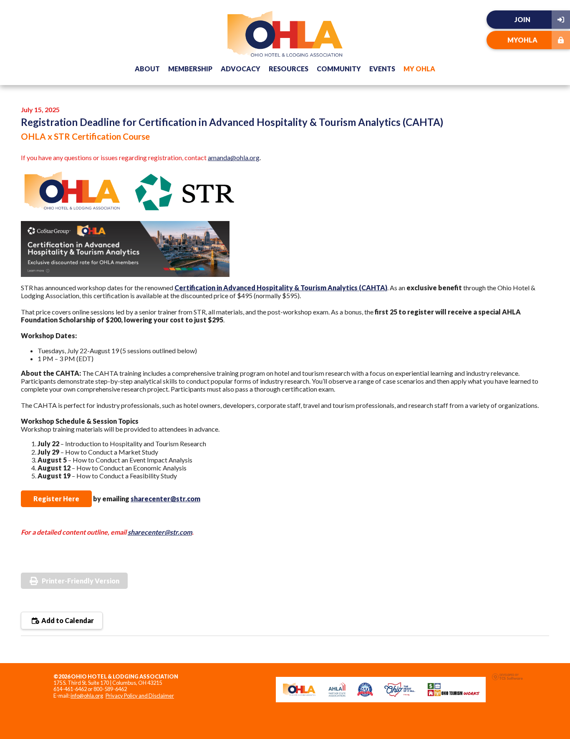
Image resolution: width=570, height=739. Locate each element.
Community (339, 69)
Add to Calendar (67, 620)
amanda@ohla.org (234, 157)
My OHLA (419, 69)
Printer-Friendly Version (80, 581)
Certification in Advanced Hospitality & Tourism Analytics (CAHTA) (280, 288)
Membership (190, 69)
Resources (288, 69)
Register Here (56, 499)
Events (382, 69)
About (147, 69)
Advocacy (240, 69)
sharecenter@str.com (165, 499)
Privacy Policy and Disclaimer (140, 695)
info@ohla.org (87, 695)
